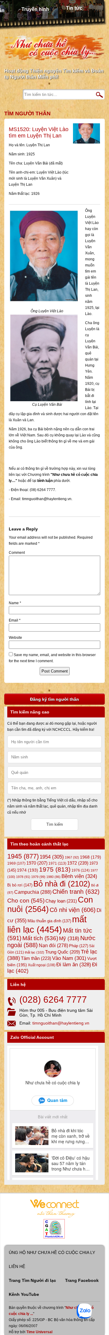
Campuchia (32, 892)
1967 (72, 857)
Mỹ (69, 938)
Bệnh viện (79, 876)
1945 (23, 856)
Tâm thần (36, 958)
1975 (55, 869)
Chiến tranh (76, 891)
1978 (23, 877)
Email (15, 620)
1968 (90, 857)
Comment (17, 553)
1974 (27, 870)
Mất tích (40, 938)
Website (15, 637)
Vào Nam (69, 958)
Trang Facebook (82, 1280)
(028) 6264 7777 (53, 999)
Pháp (78, 946)
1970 (37, 863)
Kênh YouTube (24, 1294)
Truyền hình (35, 9)
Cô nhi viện (73, 909)
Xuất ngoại (41, 965)
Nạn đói (53, 945)
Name (15, 603)
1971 (57, 863)
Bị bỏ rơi (19, 885)
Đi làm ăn (73, 964)
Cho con (26, 900)
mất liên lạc (47, 924)
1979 (38, 877)
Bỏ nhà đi (61, 883)
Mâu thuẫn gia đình (49, 921)
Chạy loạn (61, 900)
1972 (77, 863)
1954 (52, 857)
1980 (53, 877)
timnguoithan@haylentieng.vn (60, 1023)
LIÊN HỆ (17, 1266)
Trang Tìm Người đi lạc (32, 1280)
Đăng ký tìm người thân (54, 699)
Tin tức (74, 8)
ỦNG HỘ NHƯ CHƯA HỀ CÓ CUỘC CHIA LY (52, 1252)
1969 (16, 863)
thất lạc (34, 952)
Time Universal (39, 1332)
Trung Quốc (62, 952)
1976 (80, 870)
